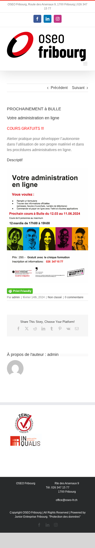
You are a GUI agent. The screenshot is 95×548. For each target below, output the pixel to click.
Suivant (78, 88)
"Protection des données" (64, 516)
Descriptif (14, 160)
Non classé (55, 297)
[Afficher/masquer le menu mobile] (85, 63)
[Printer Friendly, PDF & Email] (20, 290)
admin (16, 297)
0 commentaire (74, 297)
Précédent (59, 88)
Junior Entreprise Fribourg (31, 516)
